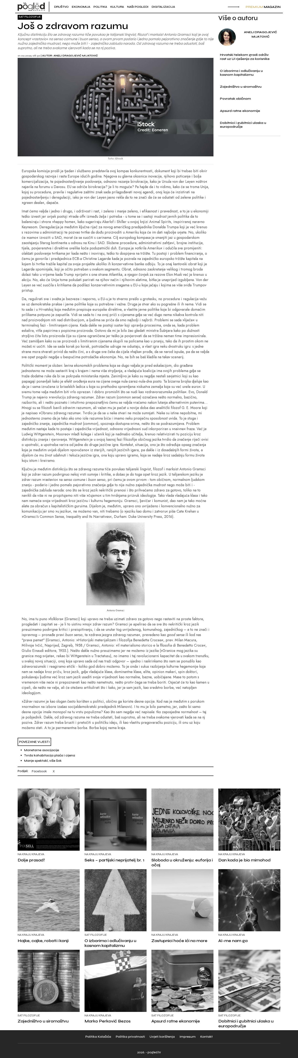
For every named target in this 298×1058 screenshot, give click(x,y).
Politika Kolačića (98, 1037)
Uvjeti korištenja (162, 1037)
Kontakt (206, 1037)
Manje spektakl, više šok (43, 761)
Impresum (187, 1037)
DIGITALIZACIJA (163, 7)
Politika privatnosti (130, 1037)
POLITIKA (100, 7)
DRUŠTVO (61, 7)
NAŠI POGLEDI (137, 7)
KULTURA (117, 7)
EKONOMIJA (81, 7)
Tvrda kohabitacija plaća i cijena (49, 755)
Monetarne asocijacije (41, 750)
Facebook (39, 771)
